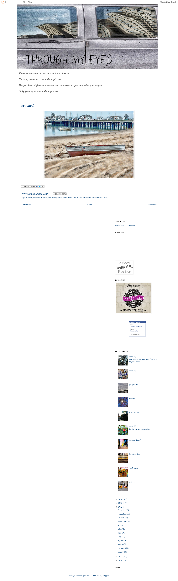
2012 (120, 506)
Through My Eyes (136, 326)
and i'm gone (134, 482)
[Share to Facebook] (62, 193)
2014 (120, 499)
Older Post (152, 204)
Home (89, 204)
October (121, 517)
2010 (120, 560)
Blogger (105, 575)
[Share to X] (60, 193)
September (122, 521)
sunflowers (133, 468)
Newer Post (26, 204)
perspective (133, 384)
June (120, 532)
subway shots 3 (135, 440)
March (120, 544)
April (120, 540)
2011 (120, 556)
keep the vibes (134, 454)
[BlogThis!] (57, 193)
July (119, 529)
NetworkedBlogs (134, 322)
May (120, 536)
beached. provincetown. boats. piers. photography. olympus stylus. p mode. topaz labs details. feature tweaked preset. (67, 197)
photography (134, 331)
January (121, 551)
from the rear (134, 412)
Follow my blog (135, 334)
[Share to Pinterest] (65, 193)
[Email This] (54, 193)
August (121, 525)
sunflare (132, 398)
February (121, 548)
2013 (120, 503)
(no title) (132, 356)
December (122, 510)
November (122, 514)
